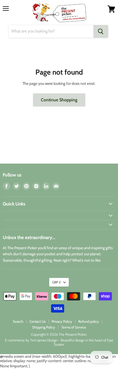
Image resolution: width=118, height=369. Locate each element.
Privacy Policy (62, 321)
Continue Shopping (59, 99)
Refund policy (88, 321)
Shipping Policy (43, 327)
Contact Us (37, 321)
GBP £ (56, 282)
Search (18, 321)
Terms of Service (73, 327)
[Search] (100, 31)
